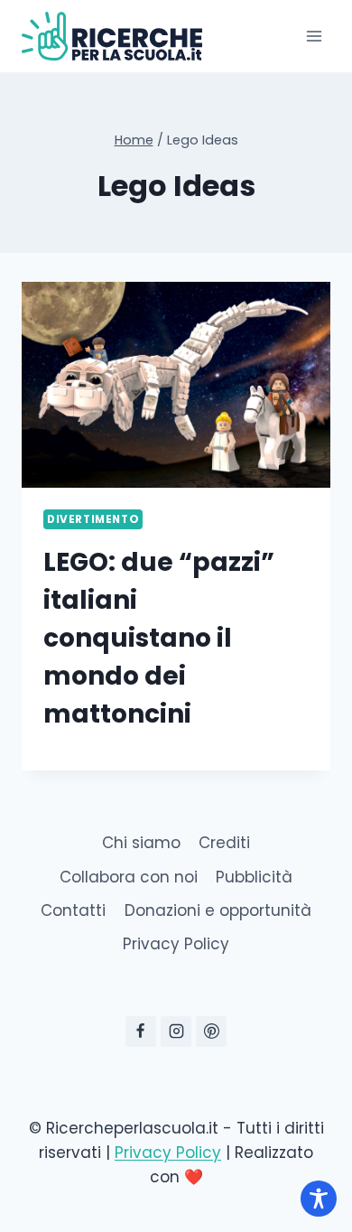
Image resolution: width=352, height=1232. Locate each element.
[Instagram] (176, 1031)
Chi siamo (141, 843)
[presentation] (176, 385)
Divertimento (93, 519)
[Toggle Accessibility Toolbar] (318, 1198)
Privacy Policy (176, 944)
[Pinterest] (211, 1031)
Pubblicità (254, 877)
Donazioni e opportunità (218, 910)
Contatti (73, 910)
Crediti (224, 843)
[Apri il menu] (313, 36)
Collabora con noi (129, 877)
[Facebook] (140, 1031)
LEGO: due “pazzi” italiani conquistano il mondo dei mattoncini (158, 638)
